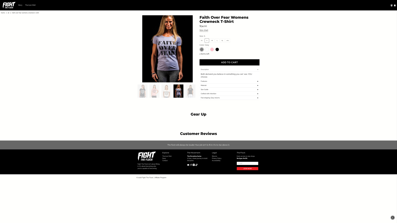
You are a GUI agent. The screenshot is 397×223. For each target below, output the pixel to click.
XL (222, 40)
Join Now (247, 168)
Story (20, 5)
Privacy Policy (216, 158)
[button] (229, 70)
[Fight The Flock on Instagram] (194, 165)
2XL (228, 40)
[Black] (217, 49)
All (8, 13)
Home (3, 13)
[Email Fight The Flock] (188, 165)
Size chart (204, 30)
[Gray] (202, 49)
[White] (207, 49)
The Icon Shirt (30, 5)
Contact (165, 160)
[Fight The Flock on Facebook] (191, 165)
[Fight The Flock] (8, 5)
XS (202, 40)
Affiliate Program (160, 178)
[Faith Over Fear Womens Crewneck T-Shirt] (167, 48)
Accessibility (216, 160)
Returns (214, 156)
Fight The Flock (147, 178)
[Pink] (212, 49)
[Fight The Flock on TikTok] (196, 165)
